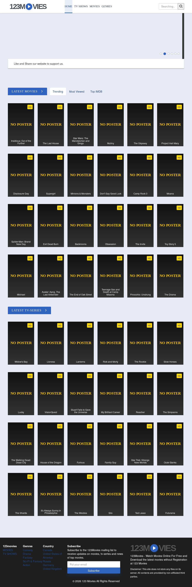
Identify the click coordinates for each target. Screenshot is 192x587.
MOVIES (95, 6)
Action (26, 565)
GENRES (107, 6)
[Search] (181, 6)
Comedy (28, 550)
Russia (47, 561)
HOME (68, 6)
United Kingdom (52, 569)
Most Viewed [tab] (76, 91)
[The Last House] (96, 36)
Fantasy (27, 557)
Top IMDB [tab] (96, 91)
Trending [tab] (58, 91)
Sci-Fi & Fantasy (32, 561)
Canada (47, 550)
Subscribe (94, 570)
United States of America (52, 555)
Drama (27, 554)
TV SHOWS (81, 6)
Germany (48, 565)
